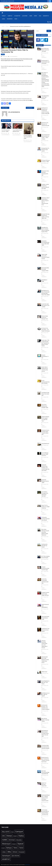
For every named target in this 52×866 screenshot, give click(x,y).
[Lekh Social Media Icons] (38, 40)
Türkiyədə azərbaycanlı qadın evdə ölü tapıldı (45, 568)
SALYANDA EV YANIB (44, 280)
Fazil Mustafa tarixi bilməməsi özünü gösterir (45, 630)
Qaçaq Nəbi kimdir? (45, 443)
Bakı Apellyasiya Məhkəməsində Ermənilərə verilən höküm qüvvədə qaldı (45, 733)
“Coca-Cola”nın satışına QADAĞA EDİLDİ (17, 131)
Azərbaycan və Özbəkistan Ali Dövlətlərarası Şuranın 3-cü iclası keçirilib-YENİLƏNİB (45, 110)
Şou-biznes (24, 15)
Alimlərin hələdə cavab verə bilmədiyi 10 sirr (45, 317)
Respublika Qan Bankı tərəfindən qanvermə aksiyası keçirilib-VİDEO (45, 229)
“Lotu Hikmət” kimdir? (30, 107)
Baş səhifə (5, 832)
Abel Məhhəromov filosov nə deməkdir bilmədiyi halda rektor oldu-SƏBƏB (46, 292)
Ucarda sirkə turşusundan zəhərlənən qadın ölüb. (45, 581)
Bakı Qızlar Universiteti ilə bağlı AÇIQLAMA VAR (45, 772)
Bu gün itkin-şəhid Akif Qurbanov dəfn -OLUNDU (45, 305)
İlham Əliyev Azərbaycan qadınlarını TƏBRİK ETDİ (6, 107)
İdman (15, 852)
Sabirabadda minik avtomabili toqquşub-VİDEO (45, 269)
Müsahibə (19, 840)
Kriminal (12, 840)
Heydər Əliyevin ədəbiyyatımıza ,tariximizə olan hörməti (45, 369)
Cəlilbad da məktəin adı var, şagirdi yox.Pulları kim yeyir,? (45, 418)
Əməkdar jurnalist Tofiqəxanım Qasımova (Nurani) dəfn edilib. (45, 186)
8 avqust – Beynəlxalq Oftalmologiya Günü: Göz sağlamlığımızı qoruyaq (44, 644)
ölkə (40, 15)
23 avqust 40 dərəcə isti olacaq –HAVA (46, 161)
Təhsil (21, 848)
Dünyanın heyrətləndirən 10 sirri (45, 356)
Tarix (15, 848)
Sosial (3, 848)
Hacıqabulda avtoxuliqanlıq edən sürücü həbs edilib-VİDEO (45, 243)
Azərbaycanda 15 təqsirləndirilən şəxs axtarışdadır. (46, 62)
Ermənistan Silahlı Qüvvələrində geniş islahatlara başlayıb (45, 747)
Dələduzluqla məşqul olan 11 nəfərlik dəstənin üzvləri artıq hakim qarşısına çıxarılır (46, 798)
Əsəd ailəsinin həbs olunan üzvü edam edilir (45, 394)
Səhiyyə (9, 848)
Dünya (35, 15)
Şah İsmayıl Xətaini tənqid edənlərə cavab (45, 618)
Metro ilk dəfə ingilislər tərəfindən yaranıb (45, 720)
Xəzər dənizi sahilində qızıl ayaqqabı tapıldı (45, 406)
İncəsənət (21, 852)
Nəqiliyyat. (14, 844)
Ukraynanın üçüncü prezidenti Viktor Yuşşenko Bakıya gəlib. (45, 432)
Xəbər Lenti (40, 45)
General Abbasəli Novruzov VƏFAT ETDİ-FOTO (45, 454)
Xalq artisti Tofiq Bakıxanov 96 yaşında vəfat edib (45, 124)
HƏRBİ (30, 15)
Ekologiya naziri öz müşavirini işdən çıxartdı (45, 150)
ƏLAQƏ (3, 18)
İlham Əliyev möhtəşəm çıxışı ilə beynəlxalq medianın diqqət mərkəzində (45, 532)
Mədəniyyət (46, 15)
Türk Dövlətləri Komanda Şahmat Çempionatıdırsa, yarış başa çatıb (45, 812)
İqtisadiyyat (17, 15)
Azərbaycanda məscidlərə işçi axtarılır (44, 546)
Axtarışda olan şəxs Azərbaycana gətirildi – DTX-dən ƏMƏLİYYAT (45, 216)
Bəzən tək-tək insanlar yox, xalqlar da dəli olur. (46, 507)
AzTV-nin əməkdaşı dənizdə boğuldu (46, 557)
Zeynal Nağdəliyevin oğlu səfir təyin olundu (45, 682)
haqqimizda (9, 18)
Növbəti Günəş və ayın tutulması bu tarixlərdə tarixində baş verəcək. (45, 759)
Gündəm (15, 836)
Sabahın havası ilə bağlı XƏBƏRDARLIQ (45, 606)
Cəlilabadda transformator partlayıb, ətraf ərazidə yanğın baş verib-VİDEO (45, 467)
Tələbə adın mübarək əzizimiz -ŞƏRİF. (45, 481)
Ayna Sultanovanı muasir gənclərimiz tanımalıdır (45, 50)
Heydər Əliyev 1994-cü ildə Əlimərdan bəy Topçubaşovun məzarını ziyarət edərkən (45, 343)
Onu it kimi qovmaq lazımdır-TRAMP (5, 130)
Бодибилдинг (27, 864)
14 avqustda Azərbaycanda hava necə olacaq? (46, 519)
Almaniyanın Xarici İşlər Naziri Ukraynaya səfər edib (45, 173)
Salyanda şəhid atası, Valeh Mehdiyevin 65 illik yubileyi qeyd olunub (45, 659)
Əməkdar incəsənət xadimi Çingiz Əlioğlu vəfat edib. (45, 594)
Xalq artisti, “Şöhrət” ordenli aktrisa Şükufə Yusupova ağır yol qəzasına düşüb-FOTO (46, 201)
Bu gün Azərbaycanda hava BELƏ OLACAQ (46, 382)
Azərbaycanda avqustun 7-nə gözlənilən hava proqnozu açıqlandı (45, 707)
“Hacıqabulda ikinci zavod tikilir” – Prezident (45, 97)
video (4, 852)
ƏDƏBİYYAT (6, 859)
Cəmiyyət (10, 15)
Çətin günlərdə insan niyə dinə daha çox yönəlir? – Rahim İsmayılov (46, 136)
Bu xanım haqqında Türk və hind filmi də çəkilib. (28, 137)
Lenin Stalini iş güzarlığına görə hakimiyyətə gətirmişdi (45, 494)
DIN (3, 836)
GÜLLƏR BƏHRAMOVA (13, 56)
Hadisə (21, 836)
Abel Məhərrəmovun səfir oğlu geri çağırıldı (46, 694)
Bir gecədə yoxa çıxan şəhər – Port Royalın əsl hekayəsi (46, 329)
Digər (16, 18)
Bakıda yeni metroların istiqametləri (44, 784)
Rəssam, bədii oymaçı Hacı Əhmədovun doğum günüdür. (46, 256)
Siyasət (4, 15)
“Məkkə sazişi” (44, 671)
